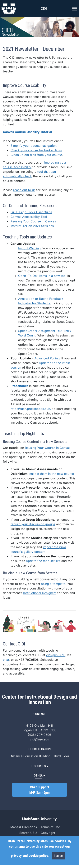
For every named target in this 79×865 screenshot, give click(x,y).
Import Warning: (29, 248)
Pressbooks (19, 386)
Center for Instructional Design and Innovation (39, 699)
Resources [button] (38, 766)
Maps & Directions (23, 827)
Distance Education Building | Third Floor (39, 756)
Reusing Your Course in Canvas (33, 221)
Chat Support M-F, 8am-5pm (39, 790)
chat (6, 660)
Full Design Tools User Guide (31, 212)
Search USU (28, 833)
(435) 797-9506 (39, 735)
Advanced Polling (47, 358)
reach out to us (24, 190)
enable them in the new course (51, 474)
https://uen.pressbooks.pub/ (31, 409)
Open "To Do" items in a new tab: (42, 276)
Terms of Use (50, 827)
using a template (53, 584)
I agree (58, 856)
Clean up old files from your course (36, 155)
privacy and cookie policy (29, 856)
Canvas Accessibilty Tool (29, 217)
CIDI (44, 8)
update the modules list (43, 561)
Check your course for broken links (36, 150)
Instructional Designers (39, 593)
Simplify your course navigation (34, 146)
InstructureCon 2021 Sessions (32, 226)
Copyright (48, 833)
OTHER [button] (38, 775)
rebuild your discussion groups (33, 524)
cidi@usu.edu (55, 655)
